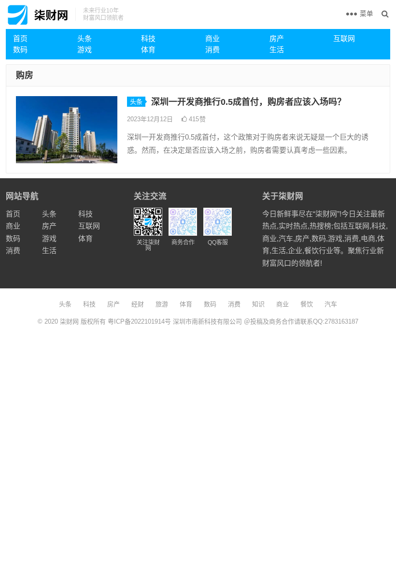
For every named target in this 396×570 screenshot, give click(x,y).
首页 (20, 38)
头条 (84, 38)
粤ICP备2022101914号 (139, 321)
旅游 (162, 304)
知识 (258, 304)
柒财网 (69, 321)
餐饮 (306, 304)
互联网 (344, 38)
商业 (212, 38)
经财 (137, 304)
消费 (212, 49)
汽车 (331, 304)
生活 (276, 49)
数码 (20, 49)
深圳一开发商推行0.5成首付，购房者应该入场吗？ (248, 102)
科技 (148, 38)
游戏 (84, 49)
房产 (276, 38)
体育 (148, 49)
